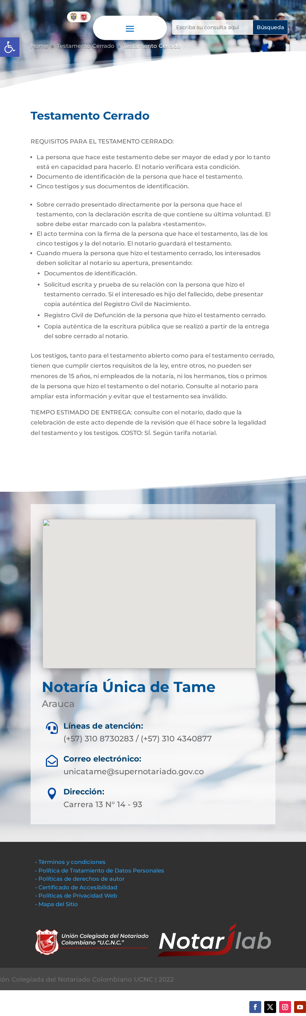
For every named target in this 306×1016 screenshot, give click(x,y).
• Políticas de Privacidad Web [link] (76, 895)
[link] (9, 47)
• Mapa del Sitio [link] (57, 904)
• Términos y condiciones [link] (70, 861)
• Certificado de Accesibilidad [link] (76, 887)
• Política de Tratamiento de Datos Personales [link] (99, 870)
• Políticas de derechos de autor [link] (80, 878)
